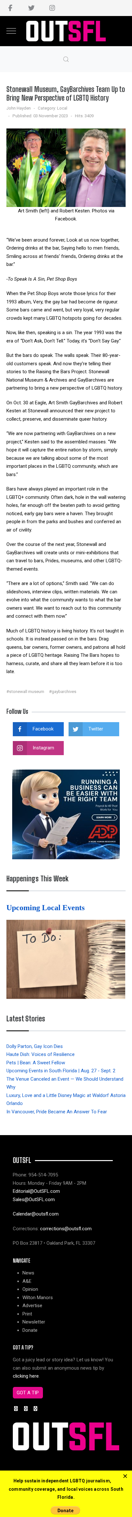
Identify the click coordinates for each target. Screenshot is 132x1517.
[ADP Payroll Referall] (66, 814)
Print (27, 1314)
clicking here (26, 1376)
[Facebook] (10, 8)
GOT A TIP (28, 1393)
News (28, 1273)
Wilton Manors (37, 1297)
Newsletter (33, 1322)
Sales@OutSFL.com (34, 1199)
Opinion (30, 1289)
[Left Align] (125, 1476)
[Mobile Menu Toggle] (11, 31)
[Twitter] (31, 8)
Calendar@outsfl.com (36, 1214)
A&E (26, 1281)
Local (62, 108)
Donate (29, 1330)
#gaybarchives (62, 691)
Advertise (32, 1305)
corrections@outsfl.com (66, 1229)
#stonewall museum (25, 691)
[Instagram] (52, 8)
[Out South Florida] (66, 31)
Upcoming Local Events (46, 907)
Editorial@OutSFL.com (36, 1191)
